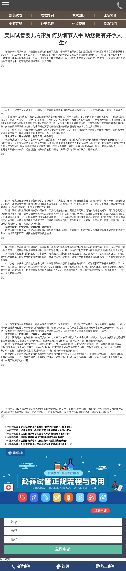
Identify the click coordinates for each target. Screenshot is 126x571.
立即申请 (63, 549)
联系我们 (110, 23)
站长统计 (5, 559)
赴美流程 (47, 23)
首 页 (65, 566)
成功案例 (47, 15)
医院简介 (110, 15)
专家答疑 (15, 23)
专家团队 (78, 15)
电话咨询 (24, 566)
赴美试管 (15, 15)
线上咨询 (108, 566)
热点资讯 (78, 23)
